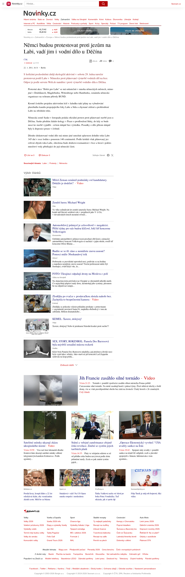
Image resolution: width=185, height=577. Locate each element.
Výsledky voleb (30, 529)
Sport (91, 23)
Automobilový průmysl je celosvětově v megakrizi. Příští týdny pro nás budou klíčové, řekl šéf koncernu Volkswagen (81, 228)
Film (54, 206)
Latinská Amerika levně (126, 536)
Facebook (33, 569)
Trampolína (78, 554)
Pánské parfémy (152, 558)
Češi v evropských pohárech (128, 550)
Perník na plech (100, 540)
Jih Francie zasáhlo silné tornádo (109, 378)
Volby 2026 (28, 521)
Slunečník (89, 554)
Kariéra (61, 569)
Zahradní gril (134, 554)
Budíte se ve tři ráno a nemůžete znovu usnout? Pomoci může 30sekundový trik (78, 252)
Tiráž (68, 569)
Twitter (43, 569)
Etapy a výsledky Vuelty (57, 525)
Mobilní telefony (52, 558)
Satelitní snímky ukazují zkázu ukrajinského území (41, 444)
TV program (122, 23)
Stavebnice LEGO (68, 558)
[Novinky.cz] (40, 14)
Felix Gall (51, 536)
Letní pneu (99, 558)
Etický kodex (96, 569)
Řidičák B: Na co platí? (149, 533)
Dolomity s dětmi (124, 540)
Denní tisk (133, 23)
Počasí (113, 23)
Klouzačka (100, 554)
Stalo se (41, 19)
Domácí (49, 19)
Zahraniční (65, 19)
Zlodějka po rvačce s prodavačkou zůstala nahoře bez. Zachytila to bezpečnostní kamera (82, 297)
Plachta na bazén (63, 554)
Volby (56, 19)
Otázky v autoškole (148, 536)
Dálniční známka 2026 (149, 525)
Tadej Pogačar (53, 533)
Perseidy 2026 (93, 550)
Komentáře (93, 19)
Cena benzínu (108, 550)
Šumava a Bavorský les (127, 529)
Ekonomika (117, 19)
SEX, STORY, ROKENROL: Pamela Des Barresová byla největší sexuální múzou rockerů (80, 342)
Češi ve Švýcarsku (124, 533)
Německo (63, 163)
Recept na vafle (100, 536)
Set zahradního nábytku (117, 554)
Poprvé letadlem (124, 525)
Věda (49, 23)
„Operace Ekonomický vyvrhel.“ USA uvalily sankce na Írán (140, 444)
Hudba (54, 348)
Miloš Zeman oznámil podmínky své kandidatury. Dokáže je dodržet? (79, 181)
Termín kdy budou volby (34, 533)
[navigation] (3, 4)
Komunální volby (31, 540)
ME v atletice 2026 (78, 533)
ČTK (25, 59)
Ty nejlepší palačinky (102, 521)
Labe (44, 163)
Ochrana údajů (110, 569)
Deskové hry (112, 558)
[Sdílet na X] (112, 155)
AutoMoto (41, 23)
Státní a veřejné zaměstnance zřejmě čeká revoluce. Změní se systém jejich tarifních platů (92, 446)
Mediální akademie (80, 569)
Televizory (123, 558)
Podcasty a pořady (79, 23)
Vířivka (145, 554)
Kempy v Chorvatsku (125, 521)
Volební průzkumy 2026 (34, 525)
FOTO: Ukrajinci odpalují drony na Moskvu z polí (80, 273)
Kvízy (97, 23)
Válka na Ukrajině (79, 19)
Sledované (144, 23)
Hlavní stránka (30, 19)
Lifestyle (127, 19)
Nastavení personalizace (145, 569)
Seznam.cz (176, 4)
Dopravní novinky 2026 (150, 529)
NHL (72, 540)
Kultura (108, 19)
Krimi (101, 19)
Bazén (51, 554)
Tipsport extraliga (77, 529)
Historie (66, 23)
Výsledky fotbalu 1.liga (79, 525)
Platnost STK (145, 540)
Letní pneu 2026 (147, 521)
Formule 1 (74, 536)
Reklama (52, 569)
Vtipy (54, 187)
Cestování (57, 23)
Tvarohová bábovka (101, 533)
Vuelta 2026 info (54, 521)
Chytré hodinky (136, 558)
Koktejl (135, 19)
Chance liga (75, 521)
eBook (94, 61)
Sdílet (105, 61)
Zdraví (54, 258)
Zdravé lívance (99, 529)
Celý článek (84, 392)
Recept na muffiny (101, 525)
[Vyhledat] (103, 4)
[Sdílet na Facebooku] (108, 155)
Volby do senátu (30, 536)
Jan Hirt (50, 529)
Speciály (104, 23)
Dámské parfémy (85, 558)
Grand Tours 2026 (54, 540)
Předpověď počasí (77, 550)
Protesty (52, 163)
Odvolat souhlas (125, 569)
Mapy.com (63, 550)
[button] (37, 187)
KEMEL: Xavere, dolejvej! (67, 319)
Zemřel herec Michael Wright (68, 202)
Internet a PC (29, 23)
